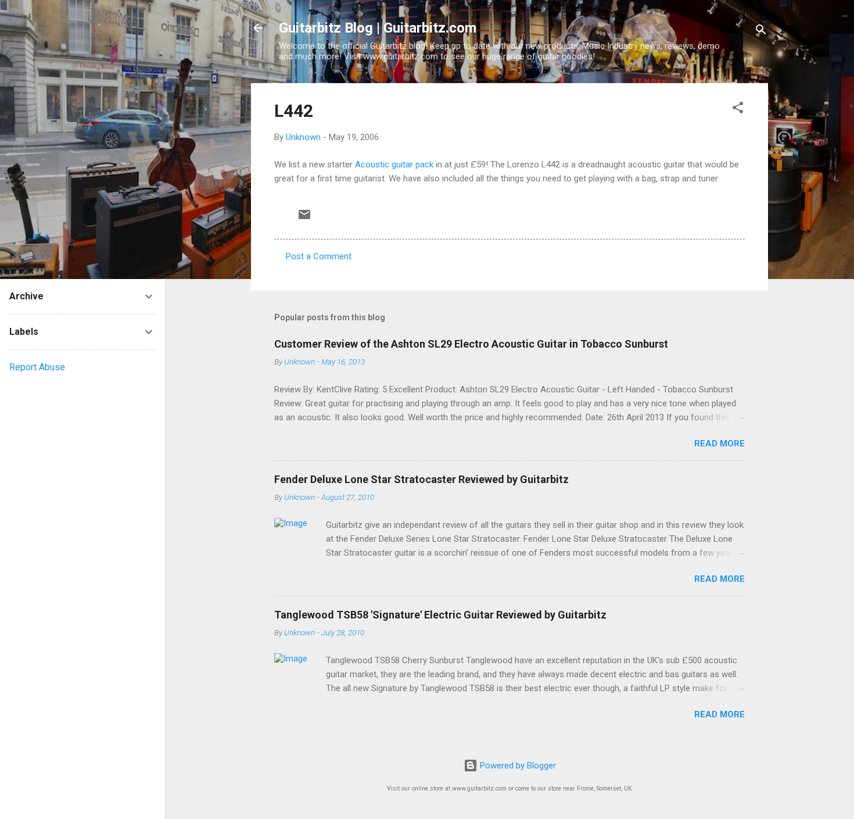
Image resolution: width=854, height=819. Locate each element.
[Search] (761, 31)
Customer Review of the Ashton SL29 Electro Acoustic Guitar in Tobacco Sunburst (471, 344)
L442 (293, 111)
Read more (719, 443)
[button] (738, 110)
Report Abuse (37, 367)
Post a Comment (318, 256)
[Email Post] (304, 218)
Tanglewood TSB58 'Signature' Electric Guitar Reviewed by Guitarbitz (440, 615)
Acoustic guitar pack (395, 164)
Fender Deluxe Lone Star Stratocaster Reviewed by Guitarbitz (421, 479)
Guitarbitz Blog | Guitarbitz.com (377, 28)
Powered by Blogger (517, 765)
